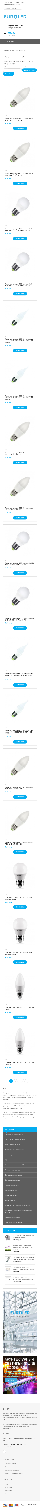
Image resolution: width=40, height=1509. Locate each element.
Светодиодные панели (12, 1155)
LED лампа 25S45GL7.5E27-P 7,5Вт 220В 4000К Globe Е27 (18, 898)
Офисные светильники (12, 1160)
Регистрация (19, 2)
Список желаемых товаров (12, 4)
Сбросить (8, 74)
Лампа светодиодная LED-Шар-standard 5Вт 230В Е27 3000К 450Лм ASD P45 (19, 564)
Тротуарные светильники (13, 1222)
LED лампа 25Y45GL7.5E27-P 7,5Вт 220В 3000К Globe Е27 (18, 953)
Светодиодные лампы (12, 1180)
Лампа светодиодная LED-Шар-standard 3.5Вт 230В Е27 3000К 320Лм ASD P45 (18, 229)
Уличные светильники (12, 1145)
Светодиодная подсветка (13, 1175)
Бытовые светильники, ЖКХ (14, 1165)
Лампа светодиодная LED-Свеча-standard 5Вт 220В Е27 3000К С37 (19, 453)
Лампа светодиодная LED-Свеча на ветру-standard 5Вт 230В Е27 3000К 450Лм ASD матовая (19, 732)
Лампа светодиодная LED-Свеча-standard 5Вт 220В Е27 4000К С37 (19, 509)
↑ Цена (24, 57)
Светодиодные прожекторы (14, 1134)
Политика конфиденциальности (14, 1473)
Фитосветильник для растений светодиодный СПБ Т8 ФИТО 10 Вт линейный (23, 1247)
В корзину (20, 128)
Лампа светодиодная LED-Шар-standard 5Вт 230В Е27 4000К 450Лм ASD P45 (19, 619)
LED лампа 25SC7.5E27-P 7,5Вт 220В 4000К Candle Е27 (19, 1008)
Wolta (12, 64)
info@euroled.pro (12, 1447)
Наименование (17, 57)
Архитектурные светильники (14, 1150)
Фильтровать (29, 70)
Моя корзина (8, 1490)
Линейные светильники (12, 1217)
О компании (8, 1467)
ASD (18, 61)
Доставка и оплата (10, 1463)
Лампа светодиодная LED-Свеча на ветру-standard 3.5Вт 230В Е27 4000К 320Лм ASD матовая (19, 397)
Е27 (6, 115)
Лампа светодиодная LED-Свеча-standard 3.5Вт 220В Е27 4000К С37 (19, 174)
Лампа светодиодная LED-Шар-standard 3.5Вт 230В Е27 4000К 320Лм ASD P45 (18, 285)
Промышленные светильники (15, 1140)
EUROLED (26, 61)
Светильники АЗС (11, 1190)
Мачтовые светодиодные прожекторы (17, 1205)
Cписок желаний (9, 1494)
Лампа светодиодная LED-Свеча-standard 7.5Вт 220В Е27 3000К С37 (19, 788)
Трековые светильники (12, 1170)
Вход (6, 1484)
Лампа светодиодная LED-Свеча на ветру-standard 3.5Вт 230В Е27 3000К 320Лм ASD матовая (19, 340)
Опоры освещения (11, 1195)
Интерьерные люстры (12, 1185)
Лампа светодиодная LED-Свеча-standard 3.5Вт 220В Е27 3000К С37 (19, 119)
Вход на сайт (8, 2)
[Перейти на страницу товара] (20, 97)
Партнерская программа (12, 1470)
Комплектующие (10, 1200)
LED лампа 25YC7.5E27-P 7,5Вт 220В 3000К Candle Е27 (19, 1063)
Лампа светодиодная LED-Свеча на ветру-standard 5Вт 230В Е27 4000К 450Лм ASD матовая (19, 675)
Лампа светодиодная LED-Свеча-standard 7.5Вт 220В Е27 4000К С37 (19, 843)
